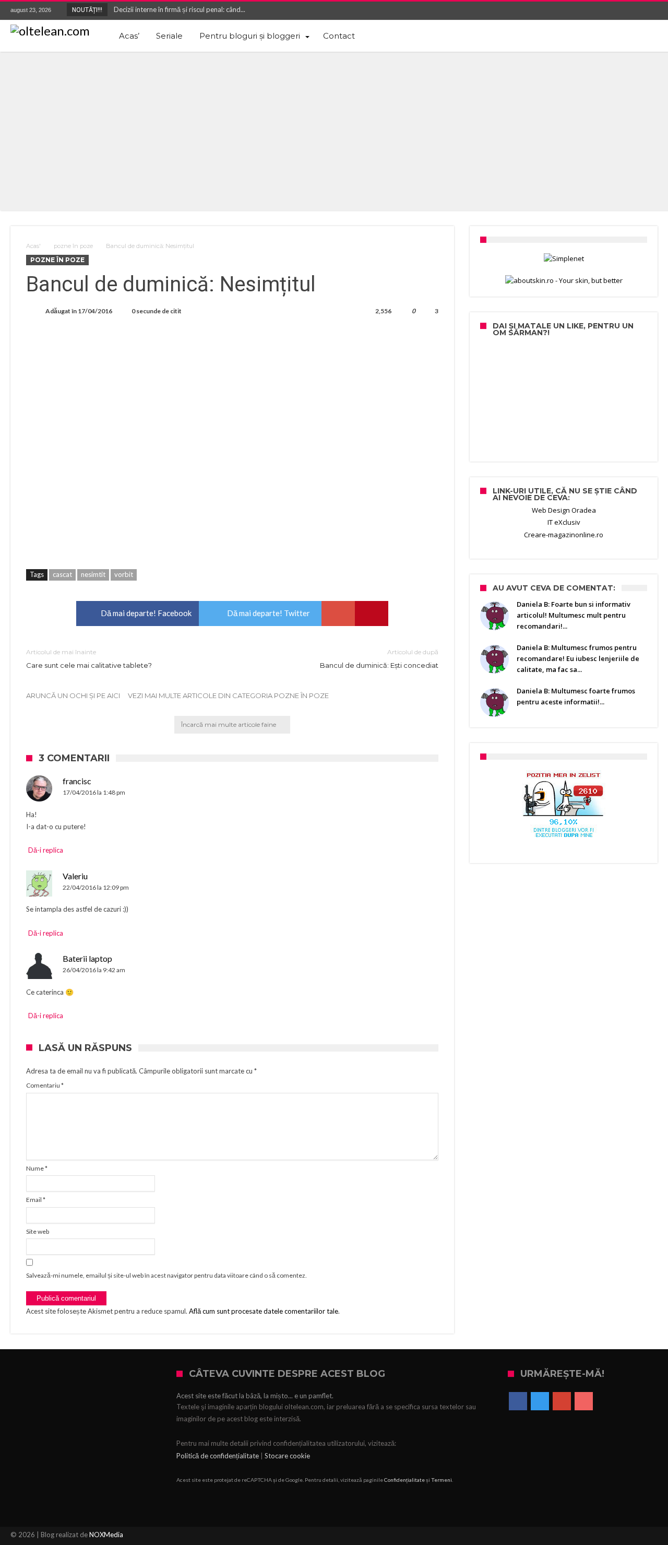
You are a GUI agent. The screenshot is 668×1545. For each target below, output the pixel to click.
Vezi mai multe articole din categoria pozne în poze (228, 695)
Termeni (441, 1480)
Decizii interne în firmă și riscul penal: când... (177, 9)
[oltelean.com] (50, 30)
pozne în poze (73, 246)
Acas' (33, 246)
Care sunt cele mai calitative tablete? (89, 658)
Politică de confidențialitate (217, 1456)
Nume (36, 1168)
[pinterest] (371, 613)
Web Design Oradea (564, 510)
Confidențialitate (404, 1480)
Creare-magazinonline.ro (563, 534)
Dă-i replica (45, 850)
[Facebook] (591, 11)
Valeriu (75, 876)
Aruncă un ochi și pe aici (73, 695)
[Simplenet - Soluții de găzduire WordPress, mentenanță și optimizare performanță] (563, 258)
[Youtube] (649, 11)
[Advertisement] (334, 130)
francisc (77, 781)
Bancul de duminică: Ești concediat (379, 658)
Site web (37, 1231)
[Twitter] (610, 11)
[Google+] (630, 11)
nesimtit (93, 574)
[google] (338, 613)
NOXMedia (106, 1534)
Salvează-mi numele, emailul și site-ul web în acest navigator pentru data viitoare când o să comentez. (166, 1275)
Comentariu (45, 1085)
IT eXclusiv (563, 522)
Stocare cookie (287, 1456)
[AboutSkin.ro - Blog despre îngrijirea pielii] (563, 280)
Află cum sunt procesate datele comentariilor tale (263, 1311)
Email (35, 1200)
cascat (62, 574)
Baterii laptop (87, 958)
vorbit (123, 574)
